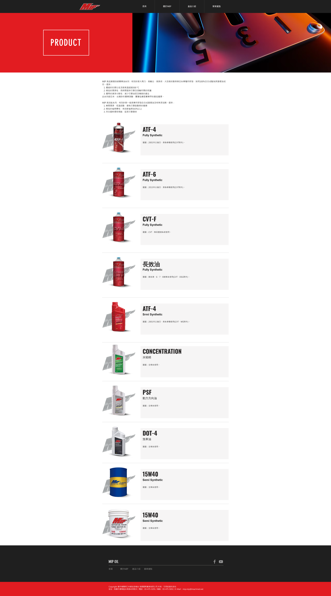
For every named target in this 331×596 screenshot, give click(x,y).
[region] (184, 141)
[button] (191, 6)
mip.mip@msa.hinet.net (193, 589)
